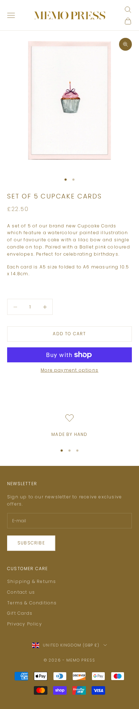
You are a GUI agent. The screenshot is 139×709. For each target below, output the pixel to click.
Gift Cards (19, 613)
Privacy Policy (24, 624)
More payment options (69, 370)
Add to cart (69, 334)
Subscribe (31, 543)
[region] (69, 426)
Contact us (21, 592)
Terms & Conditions (32, 603)
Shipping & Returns (31, 581)
